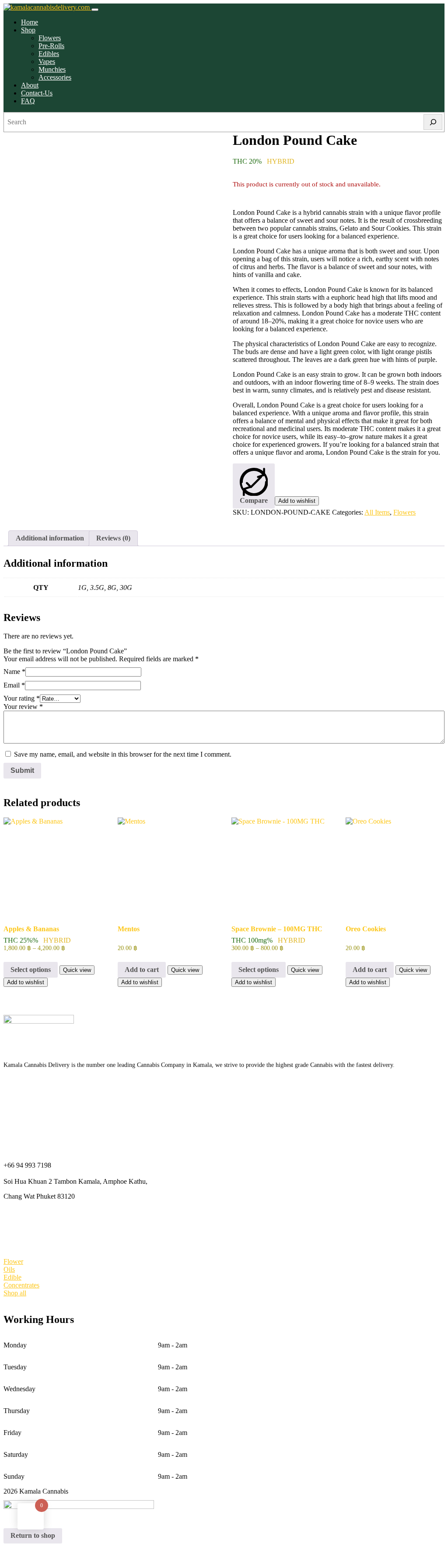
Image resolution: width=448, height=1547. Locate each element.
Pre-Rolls (51, 45)
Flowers (49, 38)
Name (14, 671)
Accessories (54, 77)
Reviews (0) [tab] (113, 538)
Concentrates (21, 1285)
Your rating (22, 698)
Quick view (77, 970)
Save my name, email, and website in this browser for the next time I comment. (122, 754)
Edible (12, 1277)
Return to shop (32, 1535)
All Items (377, 512)
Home (29, 22)
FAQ (28, 101)
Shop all (15, 1293)
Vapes (46, 61)
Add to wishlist (296, 501)
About (29, 85)
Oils (9, 1269)
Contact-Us (36, 93)
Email (14, 685)
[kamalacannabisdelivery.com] (47, 7)
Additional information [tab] (50, 538)
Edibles (48, 53)
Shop (28, 30)
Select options (30, 969)
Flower (13, 1261)
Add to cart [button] (142, 969)
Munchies (52, 69)
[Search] (433, 122)
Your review (23, 706)
